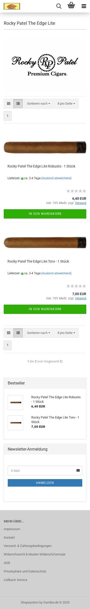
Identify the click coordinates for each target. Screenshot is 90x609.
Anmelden (45, 483)
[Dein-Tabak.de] (10, 6)
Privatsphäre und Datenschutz (25, 571)
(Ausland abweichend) (56, 178)
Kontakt (9, 537)
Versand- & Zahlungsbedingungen (28, 546)
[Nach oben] (76, 601)
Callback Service (15, 580)
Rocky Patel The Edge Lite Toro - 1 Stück (38, 261)
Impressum (12, 529)
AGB (7, 563)
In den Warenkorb (45, 214)
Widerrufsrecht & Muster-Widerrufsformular (35, 554)
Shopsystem (29, 602)
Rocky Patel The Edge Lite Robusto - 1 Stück (41, 166)
